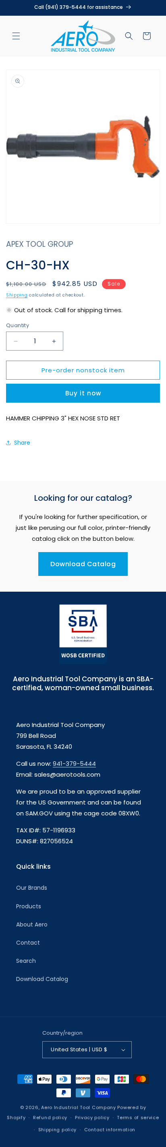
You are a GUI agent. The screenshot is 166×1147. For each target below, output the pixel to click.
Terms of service (138, 1117)
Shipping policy (57, 1129)
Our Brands (31, 888)
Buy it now (83, 393)
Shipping (17, 295)
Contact (28, 943)
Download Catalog (83, 564)
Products (28, 906)
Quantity (17, 325)
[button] (16, 36)
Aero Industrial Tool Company (78, 1107)
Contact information (109, 1129)
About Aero (32, 924)
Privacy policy (92, 1117)
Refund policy (50, 1117)
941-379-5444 (74, 763)
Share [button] (22, 443)
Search (26, 961)
